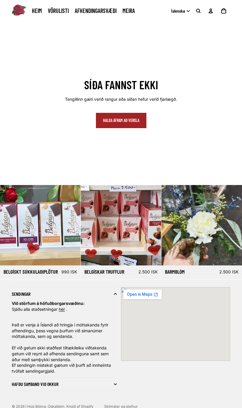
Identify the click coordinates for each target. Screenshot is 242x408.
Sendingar (21, 294)
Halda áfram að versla (121, 120)
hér (62, 309)
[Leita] (198, 10)
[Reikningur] (210, 10)
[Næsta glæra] (235, 225)
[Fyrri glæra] (167, 225)
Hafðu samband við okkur (35, 384)
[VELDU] (71, 256)
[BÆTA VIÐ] (233, 256)
